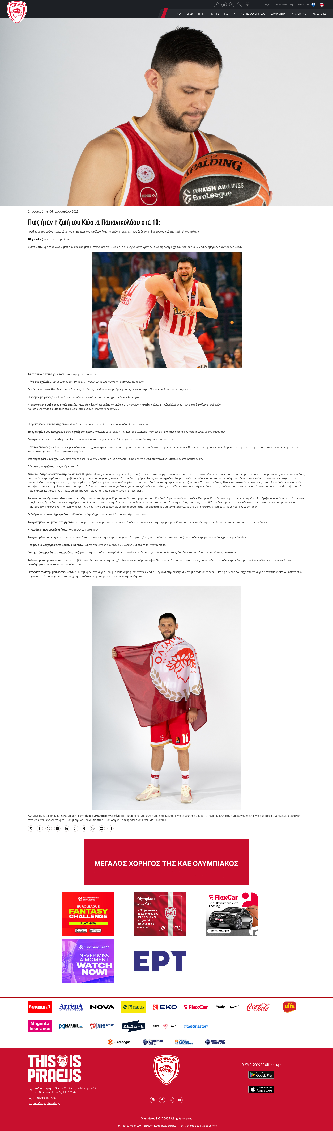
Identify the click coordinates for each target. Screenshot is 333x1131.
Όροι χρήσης (209, 1125)
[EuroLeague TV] (88, 960)
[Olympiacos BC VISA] (160, 913)
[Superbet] (166, 861)
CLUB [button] (190, 13)
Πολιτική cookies (189, 1125)
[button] (110, 828)
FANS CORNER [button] (299, 13)
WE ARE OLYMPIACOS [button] (252, 13)
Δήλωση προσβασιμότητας (160, 1125)
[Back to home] (17, 13)
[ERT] (160, 960)
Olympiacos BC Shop (283, 4)
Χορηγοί (266, 4)
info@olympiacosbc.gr (46, 1103)
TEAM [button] (201, 13)
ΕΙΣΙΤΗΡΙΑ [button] (229, 13)
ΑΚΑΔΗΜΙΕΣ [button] (319, 13)
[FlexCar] (232, 913)
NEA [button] (179, 13)
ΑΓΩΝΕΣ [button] (214, 13)
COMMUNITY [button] (277, 13)
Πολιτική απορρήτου (128, 1125)
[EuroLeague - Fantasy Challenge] (88, 913)
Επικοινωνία (303, 4)
